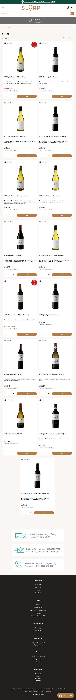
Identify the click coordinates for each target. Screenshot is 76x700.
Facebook (38, 674)
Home (3, 27)
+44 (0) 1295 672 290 (38, 643)
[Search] (72, 13)
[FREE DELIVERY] (38, 20)
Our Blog (38, 628)
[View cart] (72, 7)
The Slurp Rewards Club (38, 616)
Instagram (38, 681)
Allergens (38, 631)
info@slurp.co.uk (38, 645)
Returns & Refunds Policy (38, 610)
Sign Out (38, 593)
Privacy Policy (38, 659)
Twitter (38, 676)
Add (27, 96)
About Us (38, 584)
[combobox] (36, 13)
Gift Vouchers (38, 613)
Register (38, 590)
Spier (9, 27)
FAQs (38, 605)
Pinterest (38, 678)
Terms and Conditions (38, 656)
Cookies (38, 662)
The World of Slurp (38, 695)
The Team (38, 587)
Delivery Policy (38, 608)
